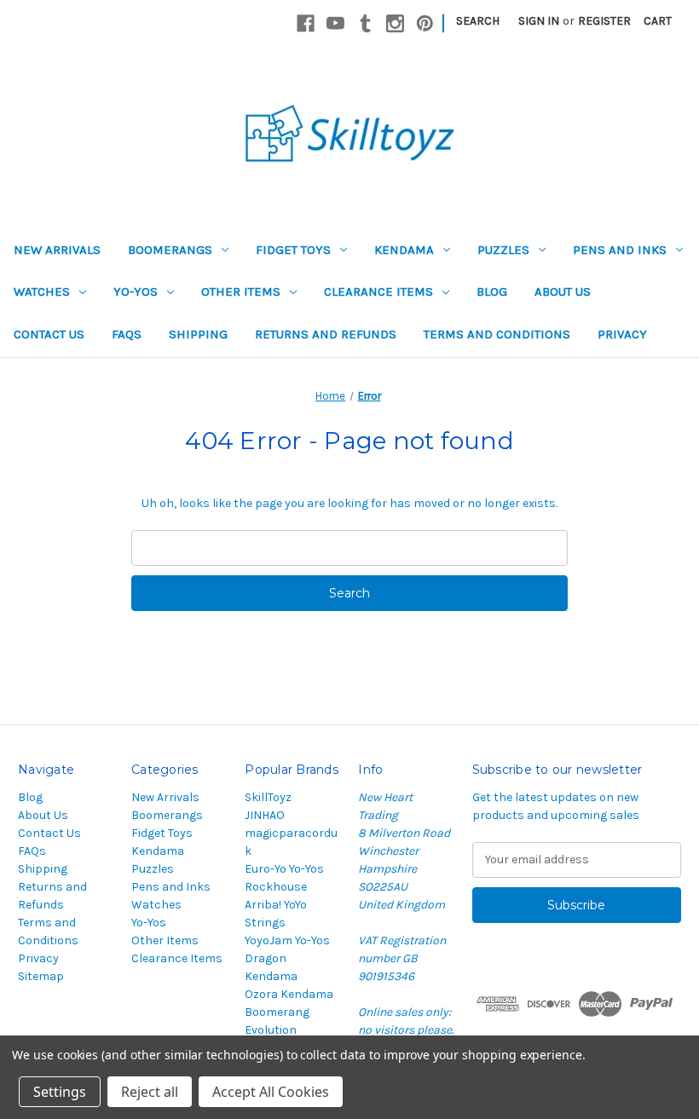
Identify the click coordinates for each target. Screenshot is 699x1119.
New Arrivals (57, 249)
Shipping (198, 334)
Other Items (240, 291)
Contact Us (49, 334)
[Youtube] (335, 23)
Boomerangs (170, 249)
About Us (562, 291)
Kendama (404, 249)
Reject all (149, 1091)
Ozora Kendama (289, 994)
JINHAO (265, 815)
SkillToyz (268, 797)
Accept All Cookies (270, 1091)
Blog (492, 291)
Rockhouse (276, 887)
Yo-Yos (135, 291)
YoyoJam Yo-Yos (287, 940)
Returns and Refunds (325, 334)
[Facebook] (306, 23)
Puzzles (503, 249)
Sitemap (41, 976)
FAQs (127, 334)
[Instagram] (395, 23)
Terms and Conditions (497, 334)
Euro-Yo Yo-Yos (284, 869)
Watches (42, 291)
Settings (59, 1091)
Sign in (538, 21)
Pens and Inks (620, 249)
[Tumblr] (365, 23)
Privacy (622, 334)
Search (478, 21)
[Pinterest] (425, 23)
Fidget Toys (293, 249)
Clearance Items (378, 291)
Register (604, 21)
